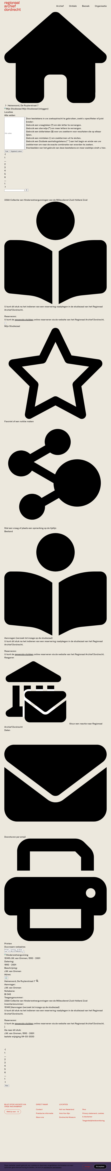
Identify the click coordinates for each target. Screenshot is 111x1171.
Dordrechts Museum (67, 1117)
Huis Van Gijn (64, 1113)
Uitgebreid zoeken (16, 151)
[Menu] (5, 323)
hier (103, 147)
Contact (39, 1109)
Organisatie (101, 6)
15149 (7, 1007)
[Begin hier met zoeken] (55, 102)
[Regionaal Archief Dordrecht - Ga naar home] (19, 6)
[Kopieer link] (24, 952)
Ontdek (73, 6)
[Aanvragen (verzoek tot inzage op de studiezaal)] (55, 303)
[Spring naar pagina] (26, 190)
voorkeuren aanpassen (52, 1167)
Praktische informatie (44, 1113)
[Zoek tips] (25, 133)
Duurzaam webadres (14, 946)
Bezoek (85, 6)
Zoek (6, 151)
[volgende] (5, 187)
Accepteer (100, 1166)
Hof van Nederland (66, 1109)
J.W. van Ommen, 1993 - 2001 (19, 1033)
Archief (60, 6)
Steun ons (40, 1117)
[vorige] (5, 154)
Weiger (87, 1166)
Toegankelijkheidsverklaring (93, 1120)
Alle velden (9, 115)
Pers (84, 1109)
